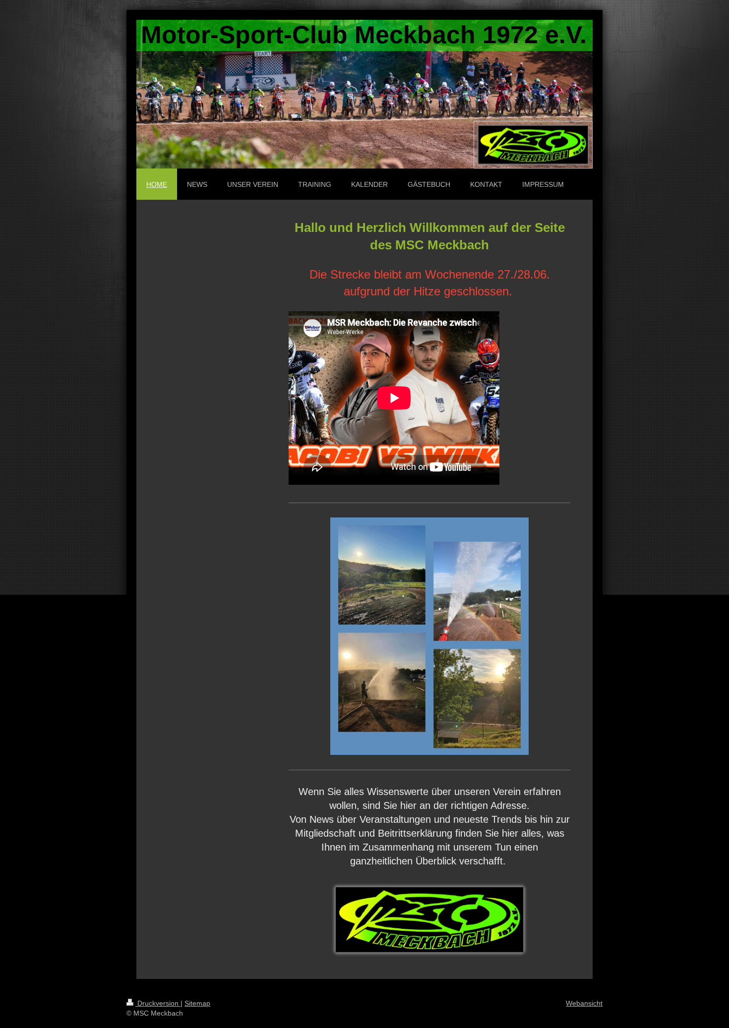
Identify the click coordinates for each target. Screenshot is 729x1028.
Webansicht (584, 1003)
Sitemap (197, 1003)
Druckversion (158, 1003)
